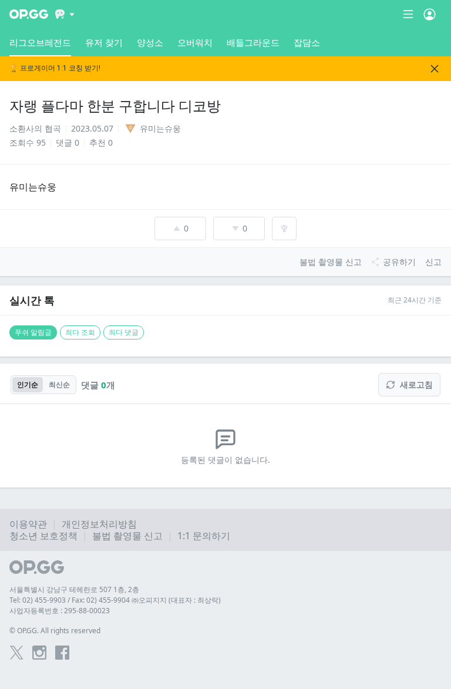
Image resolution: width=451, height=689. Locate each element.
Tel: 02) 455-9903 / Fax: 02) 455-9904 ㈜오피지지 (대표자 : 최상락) (115, 600)
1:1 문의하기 (203, 535)
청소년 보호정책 (43, 535)
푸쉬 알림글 (33, 332)
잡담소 (307, 42)
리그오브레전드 (40, 42)
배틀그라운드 (253, 42)
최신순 (59, 384)
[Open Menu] (430, 14)
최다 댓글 (124, 332)
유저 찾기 (104, 42)
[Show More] (65, 14)
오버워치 (195, 42)
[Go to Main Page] (28, 14)
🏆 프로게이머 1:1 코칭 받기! (54, 68)
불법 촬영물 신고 (127, 535)
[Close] (435, 69)
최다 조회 (80, 332)
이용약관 (28, 523)
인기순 (27, 384)
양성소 (150, 42)
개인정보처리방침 (99, 523)
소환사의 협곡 (35, 128)
